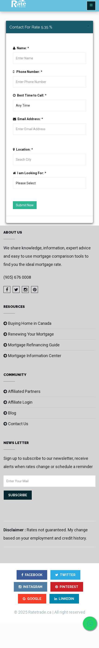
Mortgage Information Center (34, 355)
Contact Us (18, 423)
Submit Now (25, 205)
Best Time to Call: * (31, 95)
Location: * (24, 149)
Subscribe (17, 495)
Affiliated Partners (24, 391)
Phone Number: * (28, 72)
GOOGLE (34, 599)
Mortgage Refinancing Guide (34, 344)
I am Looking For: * (31, 173)
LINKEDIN (66, 599)
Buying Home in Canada (29, 323)
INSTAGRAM (32, 587)
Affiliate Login (20, 402)
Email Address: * (29, 119)
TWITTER (68, 575)
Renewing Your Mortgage (31, 334)
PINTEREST (69, 587)
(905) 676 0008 (17, 277)
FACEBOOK (33, 575)
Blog (12, 413)
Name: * (22, 48)
